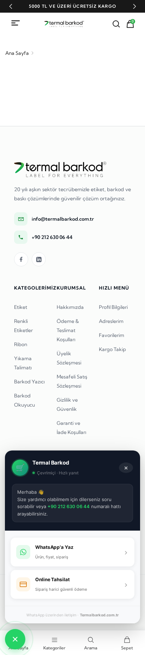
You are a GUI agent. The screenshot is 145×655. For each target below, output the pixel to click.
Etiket (20, 307)
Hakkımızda (70, 307)
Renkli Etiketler (23, 325)
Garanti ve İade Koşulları (71, 427)
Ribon (20, 344)
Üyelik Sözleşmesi (69, 358)
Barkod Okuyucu (24, 400)
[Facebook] (21, 259)
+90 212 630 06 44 (52, 237)
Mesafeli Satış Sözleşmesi (72, 381)
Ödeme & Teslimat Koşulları (68, 330)
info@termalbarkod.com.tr (63, 219)
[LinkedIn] (39, 259)
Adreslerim (111, 321)
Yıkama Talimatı (23, 363)
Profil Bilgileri (113, 307)
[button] (10, 6)
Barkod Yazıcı (29, 381)
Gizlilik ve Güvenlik (67, 404)
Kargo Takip (112, 349)
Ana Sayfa (17, 53)
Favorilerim (111, 335)
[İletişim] (15, 639)
